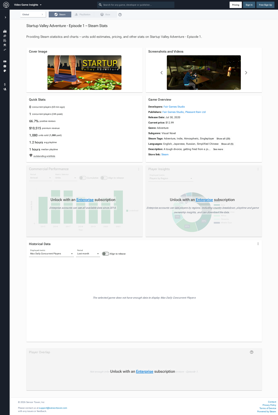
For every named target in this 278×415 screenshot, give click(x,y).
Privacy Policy (269, 405)
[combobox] (138, 5)
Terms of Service (267, 408)
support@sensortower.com (53, 408)
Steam (165, 154)
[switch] (105, 254)
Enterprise (85, 199)
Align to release (117, 253)
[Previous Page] (162, 73)
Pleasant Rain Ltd (195, 112)
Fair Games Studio (174, 106)
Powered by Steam (266, 411)
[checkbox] (60, 14)
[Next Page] (246, 73)
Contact (272, 402)
